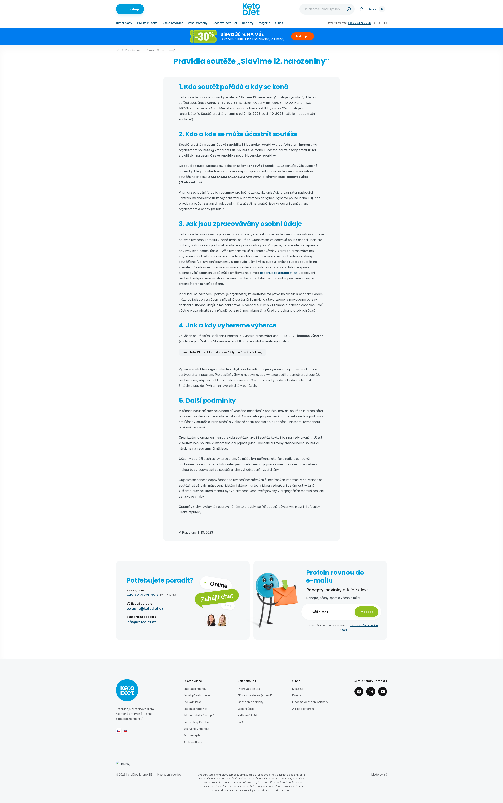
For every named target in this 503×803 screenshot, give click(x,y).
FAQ (240, 722)
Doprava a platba (249, 689)
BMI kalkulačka (147, 23)
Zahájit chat (216, 597)
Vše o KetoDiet (172, 23)
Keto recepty (192, 735)
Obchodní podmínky (250, 702)
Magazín (264, 23)
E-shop (133, 9)
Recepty (247, 23)
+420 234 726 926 (359, 22)
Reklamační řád (247, 715)
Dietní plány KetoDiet (197, 722)
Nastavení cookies (169, 774)
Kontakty (298, 689)
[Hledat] (349, 9)
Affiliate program (303, 709)
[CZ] (118, 730)
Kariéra (296, 695)
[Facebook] (358, 691)
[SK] (125, 730)
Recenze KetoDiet (224, 23)
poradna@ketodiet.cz (145, 608)
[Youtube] (382, 691)
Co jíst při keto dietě (197, 695)
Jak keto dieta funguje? (199, 715)
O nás (279, 23)
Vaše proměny (197, 23)
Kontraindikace (193, 742)
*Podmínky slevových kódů (255, 695)
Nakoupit (302, 36)
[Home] (118, 50)
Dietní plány (124, 23)
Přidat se (366, 612)
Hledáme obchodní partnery (310, 702)
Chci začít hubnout (196, 689)
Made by (377, 774)
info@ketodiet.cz (141, 621)
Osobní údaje (246, 709)
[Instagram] (370, 691)
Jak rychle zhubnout (196, 729)
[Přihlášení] (361, 9)
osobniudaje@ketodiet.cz (278, 273)
